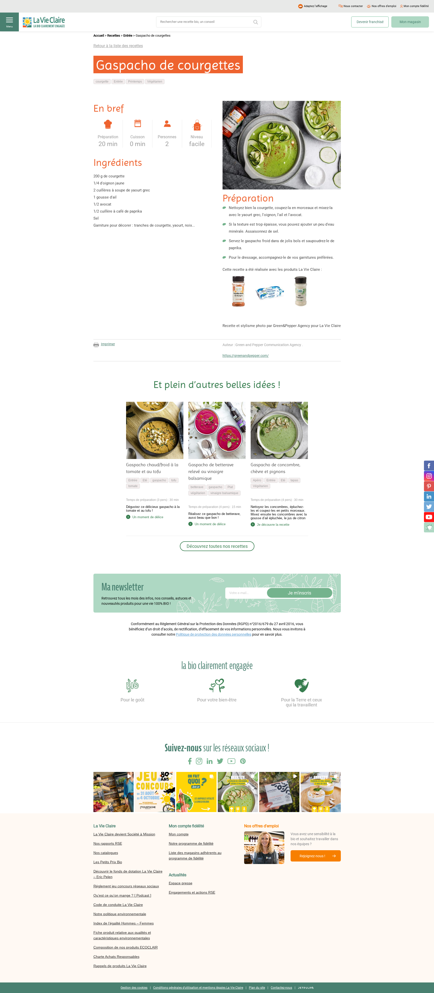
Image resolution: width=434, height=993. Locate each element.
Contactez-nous (281, 987)
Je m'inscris (299, 592)
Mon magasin (410, 22)
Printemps (135, 81)
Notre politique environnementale (119, 914)
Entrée (127, 35)
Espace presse (180, 883)
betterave (197, 487)
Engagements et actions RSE (192, 892)
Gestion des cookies (134, 987)
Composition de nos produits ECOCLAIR (125, 947)
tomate (133, 486)
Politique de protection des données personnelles (213, 634)
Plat (230, 487)
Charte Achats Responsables (116, 957)
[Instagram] (429, 476)
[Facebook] (429, 465)
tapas (294, 480)
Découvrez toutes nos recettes (217, 546)
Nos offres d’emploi (384, 6)
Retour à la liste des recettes (118, 45)
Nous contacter (353, 6)
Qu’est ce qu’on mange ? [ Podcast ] (122, 895)
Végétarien (154, 81)
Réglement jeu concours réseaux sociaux (126, 886)
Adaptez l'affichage (315, 6)
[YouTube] (429, 517)
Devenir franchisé (370, 22)
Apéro (257, 480)
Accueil (98, 35)
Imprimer (108, 344)
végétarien (198, 493)
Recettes (113, 35)
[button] (113, 792)
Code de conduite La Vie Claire (118, 905)
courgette (102, 81)
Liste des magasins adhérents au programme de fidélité (195, 855)
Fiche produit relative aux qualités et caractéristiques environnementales (122, 935)
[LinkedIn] (429, 496)
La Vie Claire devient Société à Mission (124, 834)
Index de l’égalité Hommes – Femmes (123, 923)
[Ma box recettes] (429, 527)
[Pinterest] (429, 486)
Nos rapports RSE (107, 843)
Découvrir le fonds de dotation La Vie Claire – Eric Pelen (127, 874)
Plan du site (257, 987)
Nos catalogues (105, 853)
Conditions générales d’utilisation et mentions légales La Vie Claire (198, 987)
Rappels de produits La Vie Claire (120, 966)
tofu (173, 480)
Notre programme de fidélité (191, 843)
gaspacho (159, 480)
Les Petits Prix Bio (107, 862)
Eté (145, 480)
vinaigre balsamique (224, 493)
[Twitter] (429, 507)
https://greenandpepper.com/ (246, 356)
